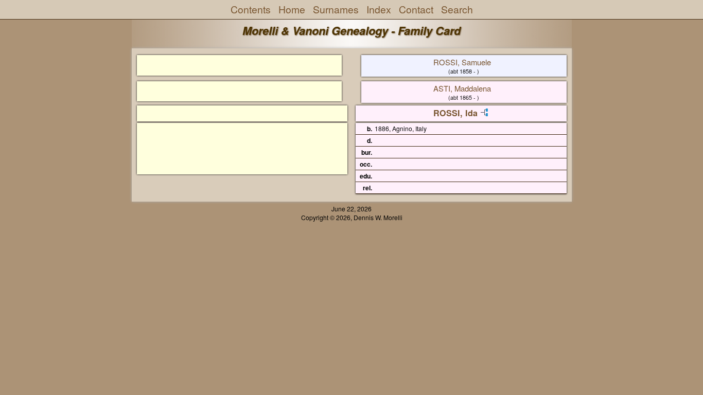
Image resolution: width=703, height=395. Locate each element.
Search (457, 9)
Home (291, 9)
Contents (251, 9)
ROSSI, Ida (455, 113)
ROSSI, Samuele (462, 62)
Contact (416, 9)
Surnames (336, 9)
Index (378, 9)
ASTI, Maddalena (462, 88)
